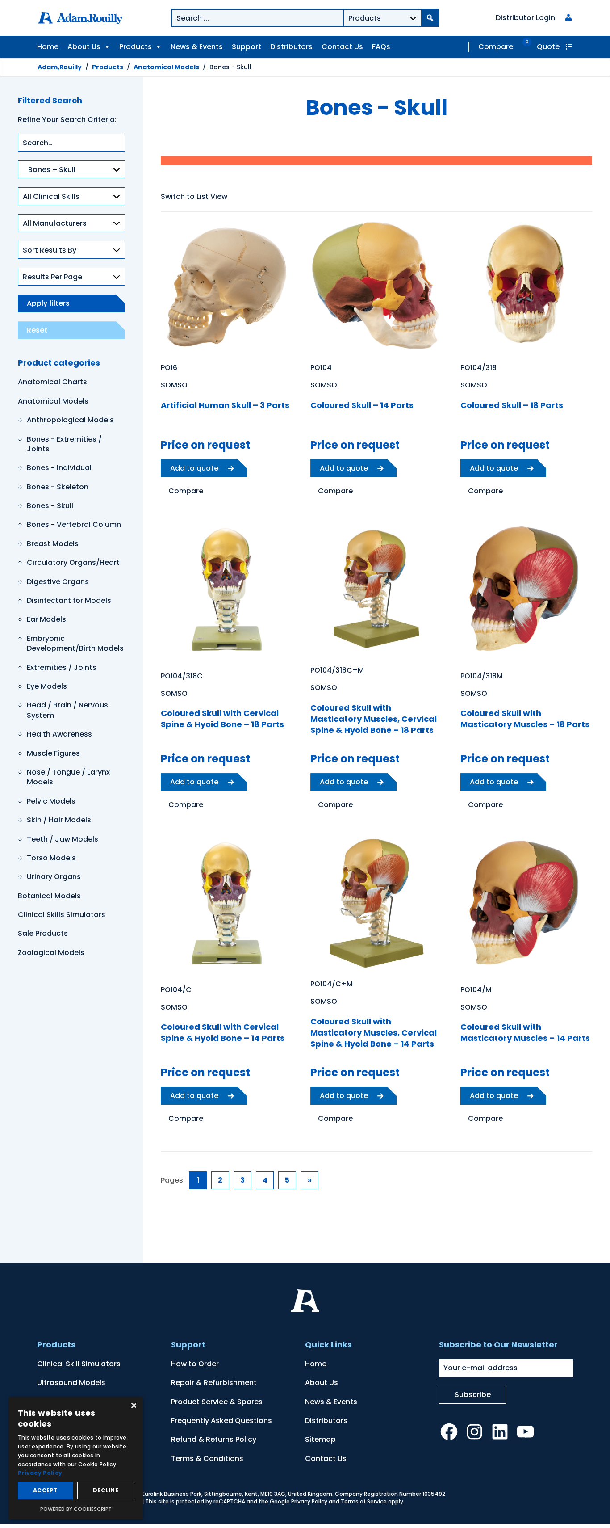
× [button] (133, 1406)
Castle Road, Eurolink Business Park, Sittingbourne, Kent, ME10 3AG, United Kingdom (218, 1494)
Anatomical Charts (52, 382)
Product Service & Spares (217, 1402)
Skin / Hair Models (59, 820)
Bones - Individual (59, 468)
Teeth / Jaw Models (62, 839)
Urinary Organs (54, 876)
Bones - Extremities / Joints (64, 444)
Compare (495, 47)
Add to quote (194, 468)
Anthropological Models (70, 420)
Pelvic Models (51, 801)
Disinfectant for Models (69, 600)
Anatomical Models (53, 401)
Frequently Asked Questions (221, 1420)
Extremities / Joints (61, 667)
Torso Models (51, 858)
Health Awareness (59, 734)
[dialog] (76, 1458)
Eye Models (47, 686)
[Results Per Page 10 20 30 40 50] (71, 281)
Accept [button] (45, 1490)
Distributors (291, 47)
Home (47, 47)
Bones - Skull (50, 506)
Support (246, 47)
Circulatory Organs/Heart (73, 562)
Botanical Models (49, 896)
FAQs (381, 47)
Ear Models (46, 619)
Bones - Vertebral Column (74, 524)
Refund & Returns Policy (213, 1439)
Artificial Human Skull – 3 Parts (225, 405)
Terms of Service (364, 1501)
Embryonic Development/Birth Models (75, 643)
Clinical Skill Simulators (79, 1364)
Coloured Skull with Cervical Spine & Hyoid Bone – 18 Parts (222, 718)
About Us (83, 47)
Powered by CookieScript (76, 1508)
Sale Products (43, 933)
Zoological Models (51, 952)
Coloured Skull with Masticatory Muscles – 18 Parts (524, 718)
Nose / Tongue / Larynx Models (68, 777)
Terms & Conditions (207, 1458)
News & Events (197, 47)
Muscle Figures (53, 753)
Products (135, 47)
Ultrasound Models (71, 1382)
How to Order (195, 1364)
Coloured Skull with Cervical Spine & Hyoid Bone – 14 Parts (222, 1032)
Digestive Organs (58, 582)
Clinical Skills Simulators (61, 914)
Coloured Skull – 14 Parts (362, 405)
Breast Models (53, 544)
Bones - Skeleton (57, 487)
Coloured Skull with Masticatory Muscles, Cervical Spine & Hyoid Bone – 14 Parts (373, 1032)
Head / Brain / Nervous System (67, 710)
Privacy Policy (309, 1501)
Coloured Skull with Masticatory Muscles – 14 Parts (525, 1032)
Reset (37, 330)
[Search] (430, 18)
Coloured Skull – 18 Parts (511, 405)
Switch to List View (194, 196)
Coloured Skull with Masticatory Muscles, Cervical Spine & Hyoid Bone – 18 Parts (373, 719)
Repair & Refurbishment (214, 1382)
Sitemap (320, 1439)
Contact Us (342, 47)
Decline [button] (105, 1490)
